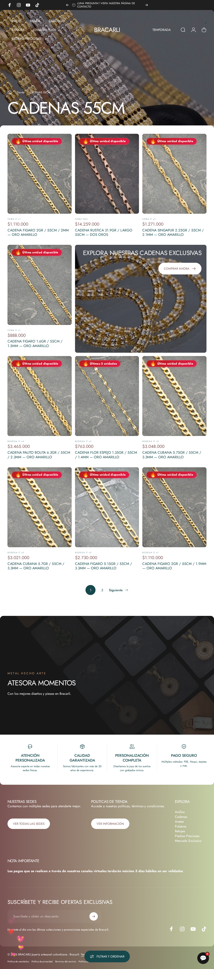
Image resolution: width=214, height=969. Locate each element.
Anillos (180, 812)
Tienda (20, 92)
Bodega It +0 (150, 441)
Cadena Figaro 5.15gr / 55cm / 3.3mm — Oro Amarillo (103, 566)
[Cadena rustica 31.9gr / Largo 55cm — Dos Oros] (107, 174)
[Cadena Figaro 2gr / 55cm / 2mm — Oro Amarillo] (40, 174)
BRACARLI (107, 29)
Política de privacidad (42, 961)
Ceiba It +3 (148, 219)
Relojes (180, 831)
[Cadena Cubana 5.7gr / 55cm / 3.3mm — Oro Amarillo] (40, 507)
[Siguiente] (146, 5)
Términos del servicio (65, 961)
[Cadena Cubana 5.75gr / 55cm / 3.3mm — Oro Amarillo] (174, 396)
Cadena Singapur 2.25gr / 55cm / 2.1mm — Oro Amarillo (173, 232)
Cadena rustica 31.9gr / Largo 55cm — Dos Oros (103, 232)
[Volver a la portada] (10, 92)
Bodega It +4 (16, 441)
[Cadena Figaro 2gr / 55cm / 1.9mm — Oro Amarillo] (174, 507)
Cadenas (181, 816)
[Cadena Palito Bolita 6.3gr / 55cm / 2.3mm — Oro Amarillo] (40, 396)
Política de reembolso (18, 961)
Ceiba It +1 (14, 219)
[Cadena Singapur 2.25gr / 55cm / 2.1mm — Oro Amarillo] (174, 174)
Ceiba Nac (81, 219)
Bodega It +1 (150, 552)
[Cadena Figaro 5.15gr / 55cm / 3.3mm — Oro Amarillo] (107, 507)
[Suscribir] (93, 916)
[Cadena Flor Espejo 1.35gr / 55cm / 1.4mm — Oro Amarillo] (107, 396)
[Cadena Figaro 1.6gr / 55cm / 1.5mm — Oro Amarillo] (40, 285)
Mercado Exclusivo (188, 840)
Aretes (179, 821)
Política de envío (87, 961)
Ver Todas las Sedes (29, 823)
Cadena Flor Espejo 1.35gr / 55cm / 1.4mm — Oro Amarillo (106, 455)
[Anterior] (67, 5)
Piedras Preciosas (187, 836)
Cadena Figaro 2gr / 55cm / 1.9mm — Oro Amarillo (174, 566)
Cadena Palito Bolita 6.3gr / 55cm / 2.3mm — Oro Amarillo (39, 455)
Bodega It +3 (83, 441)
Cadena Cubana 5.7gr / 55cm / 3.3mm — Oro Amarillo (36, 566)
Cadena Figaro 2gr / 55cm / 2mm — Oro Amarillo (38, 232)
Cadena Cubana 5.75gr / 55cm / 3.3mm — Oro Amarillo (171, 455)
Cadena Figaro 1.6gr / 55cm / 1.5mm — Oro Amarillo (35, 343)
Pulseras (180, 826)
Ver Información (110, 823)
